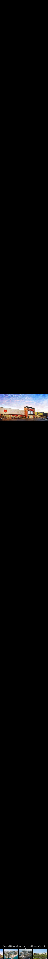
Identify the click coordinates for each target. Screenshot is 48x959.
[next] (44, 476)
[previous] (4, 476)
